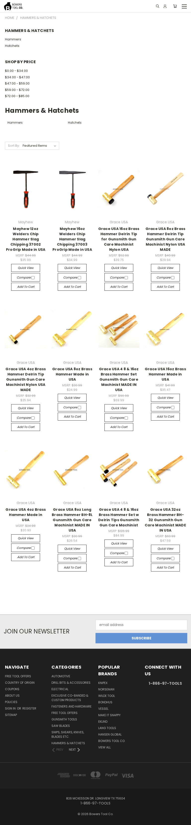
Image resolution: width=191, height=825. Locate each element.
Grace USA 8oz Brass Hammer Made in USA (72, 374)
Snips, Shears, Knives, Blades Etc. (67, 734)
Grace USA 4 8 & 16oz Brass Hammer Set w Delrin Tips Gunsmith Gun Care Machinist (118, 517)
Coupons (12, 689)
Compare (24, 277)
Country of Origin (20, 683)
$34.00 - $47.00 (17, 77)
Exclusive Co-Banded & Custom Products (69, 697)
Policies (11, 702)
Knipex (102, 683)
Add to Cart (25, 286)
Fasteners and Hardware (71, 706)
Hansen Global (110, 734)
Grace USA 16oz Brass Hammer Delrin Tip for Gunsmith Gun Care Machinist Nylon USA (119, 239)
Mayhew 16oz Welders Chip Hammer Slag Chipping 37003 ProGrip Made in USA (72, 239)
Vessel (103, 709)
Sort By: (14, 145)
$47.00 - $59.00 (17, 83)
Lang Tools (107, 728)
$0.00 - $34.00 (16, 70)
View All (104, 747)
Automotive (60, 676)
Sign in (10, 708)
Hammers (13, 39)
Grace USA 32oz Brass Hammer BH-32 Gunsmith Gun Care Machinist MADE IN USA (165, 520)
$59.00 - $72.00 (17, 89)
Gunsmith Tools (64, 719)
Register (29, 708)
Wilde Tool (106, 696)
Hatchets (12, 45)
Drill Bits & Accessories (71, 683)
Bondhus (105, 702)
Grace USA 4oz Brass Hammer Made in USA (25, 514)
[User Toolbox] (165, 6)
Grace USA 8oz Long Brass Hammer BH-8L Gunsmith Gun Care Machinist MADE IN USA (72, 520)
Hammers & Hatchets (68, 743)
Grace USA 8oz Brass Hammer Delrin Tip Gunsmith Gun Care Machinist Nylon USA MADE (165, 239)
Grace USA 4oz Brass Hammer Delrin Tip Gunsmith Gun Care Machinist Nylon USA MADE (25, 379)
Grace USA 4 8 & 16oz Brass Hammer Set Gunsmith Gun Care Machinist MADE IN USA (119, 379)
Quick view (26, 268)
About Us (12, 695)
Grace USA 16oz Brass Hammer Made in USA (165, 374)
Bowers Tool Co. (111, 741)
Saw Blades (60, 726)
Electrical (59, 689)
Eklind (102, 721)
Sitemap (11, 715)
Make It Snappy (109, 715)
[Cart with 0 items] (175, 6)
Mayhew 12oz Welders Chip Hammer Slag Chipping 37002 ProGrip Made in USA (26, 239)
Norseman (106, 689)
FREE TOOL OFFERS (18, 676)
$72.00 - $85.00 (17, 96)
